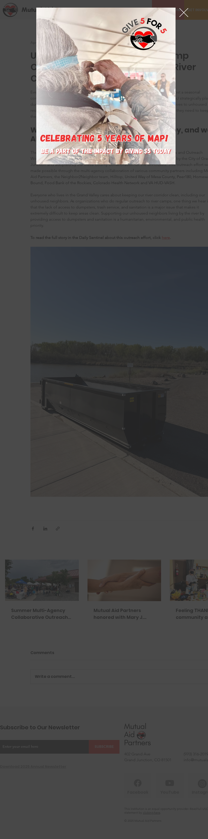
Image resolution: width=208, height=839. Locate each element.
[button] (183, 12)
